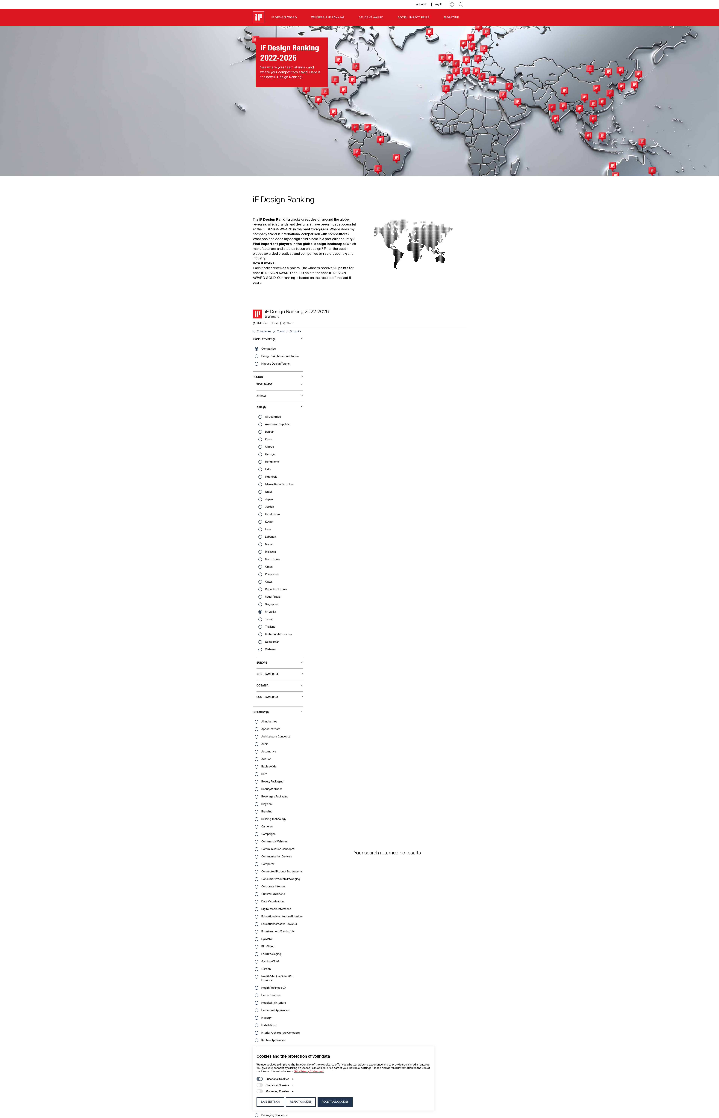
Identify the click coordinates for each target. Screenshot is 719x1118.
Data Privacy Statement (309, 1071)
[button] (452, 4)
